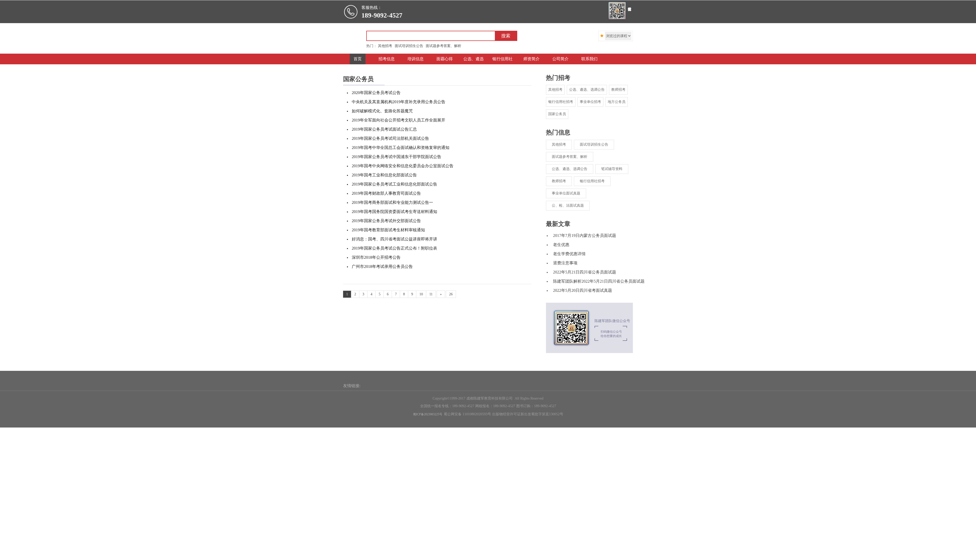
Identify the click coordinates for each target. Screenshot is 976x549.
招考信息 (386, 59)
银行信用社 (502, 59)
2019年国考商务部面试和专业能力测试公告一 (392, 202)
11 (431, 294)
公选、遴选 (473, 59)
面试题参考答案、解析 (569, 157)
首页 (358, 59)
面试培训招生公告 (594, 144)
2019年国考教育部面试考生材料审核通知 (388, 230)
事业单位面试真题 (566, 193)
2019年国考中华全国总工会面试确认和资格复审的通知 (400, 147)
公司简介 (560, 59)
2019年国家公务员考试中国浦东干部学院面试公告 (396, 157)
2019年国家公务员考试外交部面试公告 (386, 221)
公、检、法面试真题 (568, 205)
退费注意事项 (565, 263)
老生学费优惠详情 (569, 254)
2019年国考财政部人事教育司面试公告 (386, 193)
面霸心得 (444, 59)
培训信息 (415, 59)
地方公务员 (617, 102)
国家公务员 (557, 114)
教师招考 (618, 90)
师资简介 (531, 59)
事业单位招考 (590, 102)
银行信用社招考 (560, 102)
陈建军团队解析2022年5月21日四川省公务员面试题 (599, 281)
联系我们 (589, 59)
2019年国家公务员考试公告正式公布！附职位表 (394, 248)
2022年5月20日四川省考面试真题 (582, 290)
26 (451, 294)
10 (421, 294)
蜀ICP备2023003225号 (427, 414)
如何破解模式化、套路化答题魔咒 (382, 111)
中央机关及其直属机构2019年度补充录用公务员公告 (398, 102)
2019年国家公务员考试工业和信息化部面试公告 (394, 184)
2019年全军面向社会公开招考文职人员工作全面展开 (398, 120)
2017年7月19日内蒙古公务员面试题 (584, 235)
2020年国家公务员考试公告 (376, 92)
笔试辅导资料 (611, 169)
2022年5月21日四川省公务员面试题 (584, 272)
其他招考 (555, 90)
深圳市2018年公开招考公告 (376, 257)
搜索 (505, 35)
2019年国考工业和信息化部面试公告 (384, 175)
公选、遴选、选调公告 (587, 90)
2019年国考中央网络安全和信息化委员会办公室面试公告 (402, 166)
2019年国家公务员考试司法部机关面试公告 (390, 138)
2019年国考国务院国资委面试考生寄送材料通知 (394, 211)
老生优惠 (561, 244)
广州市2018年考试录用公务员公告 (382, 266)
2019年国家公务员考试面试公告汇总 (384, 129)
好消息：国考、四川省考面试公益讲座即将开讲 (394, 239)
